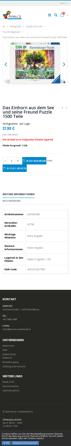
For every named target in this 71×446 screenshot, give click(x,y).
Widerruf (7, 357)
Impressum (8, 345)
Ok (7, 443)
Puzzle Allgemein (11, 31)
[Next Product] (66, 108)
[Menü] (49, 15)
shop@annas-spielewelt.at (17, 329)
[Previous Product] (62, 108)
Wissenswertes (11, 386)
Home (4, 26)
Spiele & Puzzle (34, 26)
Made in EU (8, 381)
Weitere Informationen (18, 194)
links (62, 3)
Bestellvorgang (10, 362)
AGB (5, 349)
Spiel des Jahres (11, 390)
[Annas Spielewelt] (12, 15)
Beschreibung (12, 200)
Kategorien (15, 26)
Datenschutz (9, 354)
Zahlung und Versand (14, 366)
